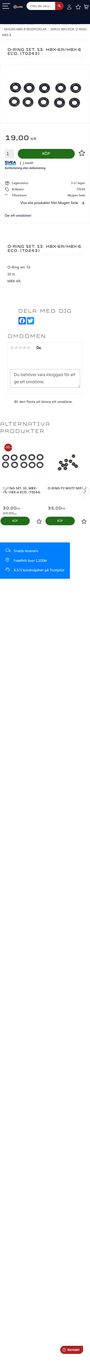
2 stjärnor (16, 348)
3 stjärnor (20, 348)
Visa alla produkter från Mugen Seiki (49, 203)
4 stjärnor (24, 348)
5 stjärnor (29, 348)
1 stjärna (12, 348)
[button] (6, 6)
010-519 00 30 (19, 15)
